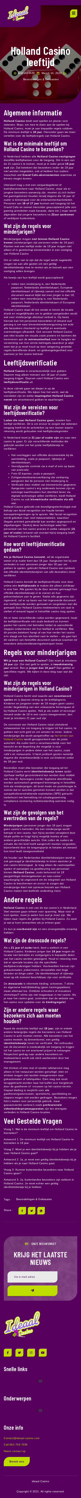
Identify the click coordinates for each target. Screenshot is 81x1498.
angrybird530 (26, 72)
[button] (40, 1381)
